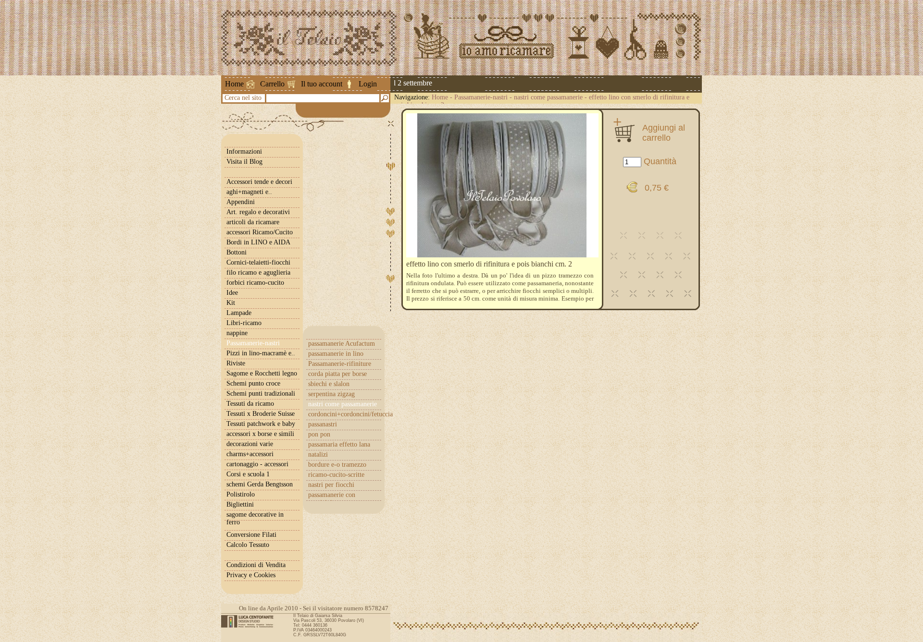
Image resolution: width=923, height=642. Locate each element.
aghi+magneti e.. (249, 191)
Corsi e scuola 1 (248, 474)
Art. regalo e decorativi (258, 212)
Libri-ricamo (244, 323)
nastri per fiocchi (331, 484)
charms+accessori (250, 454)
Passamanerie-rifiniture (339, 363)
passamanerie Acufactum (341, 343)
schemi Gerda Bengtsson (259, 484)
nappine (237, 333)
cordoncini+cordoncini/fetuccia (344, 414)
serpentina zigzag (331, 394)
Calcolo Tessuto (247, 544)
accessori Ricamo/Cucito (259, 232)
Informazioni (244, 151)
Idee (232, 292)
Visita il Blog (244, 161)
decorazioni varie (249, 444)
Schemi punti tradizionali (260, 393)
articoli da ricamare (252, 222)
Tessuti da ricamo (250, 403)
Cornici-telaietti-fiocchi (258, 262)
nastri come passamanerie (548, 97)
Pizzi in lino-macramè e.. (260, 353)
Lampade (238, 312)
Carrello (272, 84)
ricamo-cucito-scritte (336, 474)
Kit (230, 302)
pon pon (319, 434)
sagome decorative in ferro (255, 518)
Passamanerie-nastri (481, 97)
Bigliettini (240, 504)
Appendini (240, 202)
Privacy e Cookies (250, 575)
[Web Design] (250, 621)
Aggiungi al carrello (663, 132)
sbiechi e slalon (328, 384)
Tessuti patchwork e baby (260, 423)
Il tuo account (321, 84)
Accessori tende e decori (259, 181)
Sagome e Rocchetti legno (261, 373)
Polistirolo (240, 494)
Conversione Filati (251, 534)
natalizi (318, 454)
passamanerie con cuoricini (331, 498)
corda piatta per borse (337, 373)
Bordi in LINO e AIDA (258, 242)
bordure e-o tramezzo (337, 464)
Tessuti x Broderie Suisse (260, 413)
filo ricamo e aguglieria (258, 272)
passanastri (322, 424)
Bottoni (236, 252)
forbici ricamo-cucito (255, 282)
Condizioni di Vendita (256, 565)
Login (368, 84)
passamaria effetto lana (339, 444)
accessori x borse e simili (260, 433)
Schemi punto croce (253, 383)
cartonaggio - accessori (257, 464)
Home (234, 84)
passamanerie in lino (335, 353)
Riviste (235, 363)
